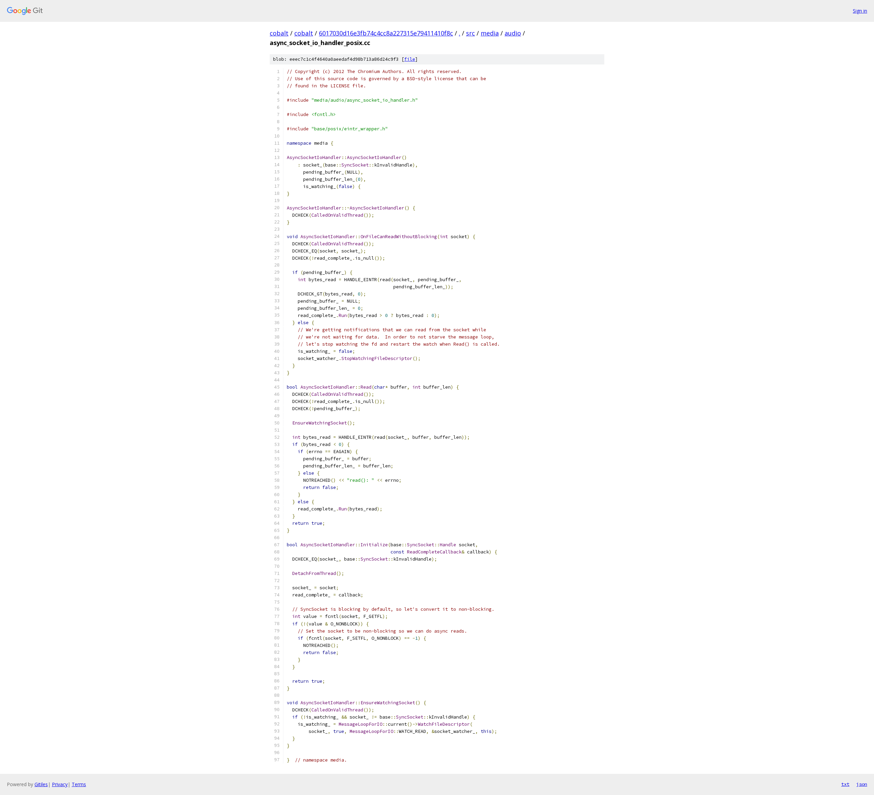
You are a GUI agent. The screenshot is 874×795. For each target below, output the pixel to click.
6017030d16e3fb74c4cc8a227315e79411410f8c (386, 33)
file (409, 59)
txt (845, 784)
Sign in (860, 11)
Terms (79, 784)
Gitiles (41, 784)
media (490, 33)
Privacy (60, 784)
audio (513, 33)
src (470, 33)
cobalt (279, 33)
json (861, 784)
